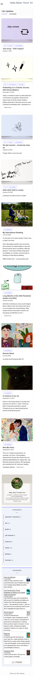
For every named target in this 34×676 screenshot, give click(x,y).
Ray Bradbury (8, 652)
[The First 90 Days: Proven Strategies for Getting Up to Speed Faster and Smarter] (28, 592)
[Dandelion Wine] (28, 653)
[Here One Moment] (28, 579)
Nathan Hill (7, 635)
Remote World (8, 353)
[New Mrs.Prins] (17, 429)
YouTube (21, 84)
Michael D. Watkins (9, 596)
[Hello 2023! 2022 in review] (17, 172)
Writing (7, 554)
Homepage (4, 14)
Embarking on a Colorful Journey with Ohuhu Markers (16, 88)
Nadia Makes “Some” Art (21, 2)
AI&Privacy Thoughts (12, 517)
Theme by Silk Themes (17, 673)
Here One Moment (9, 577)
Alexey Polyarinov (8, 613)
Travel (7, 548)
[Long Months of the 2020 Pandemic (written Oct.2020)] (17, 278)
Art (5, 46)
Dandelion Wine (9, 651)
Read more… (8, 107)
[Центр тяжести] (28, 613)
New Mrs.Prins (8, 447)
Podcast (8, 541)
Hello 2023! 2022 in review (13, 190)
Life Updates (18, 46)
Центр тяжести (9, 612)
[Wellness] (28, 635)
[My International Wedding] (17, 214)
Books (10, 46)
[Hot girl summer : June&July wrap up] (17, 127)
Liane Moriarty (8, 579)
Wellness (7, 634)
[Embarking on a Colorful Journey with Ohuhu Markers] (17, 69)
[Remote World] (17, 335)
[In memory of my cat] (17, 378)
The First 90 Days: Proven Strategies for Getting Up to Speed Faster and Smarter (14, 592)
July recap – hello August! (13, 48)
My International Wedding (13, 232)
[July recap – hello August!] (17, 30)
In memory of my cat (11, 396)
